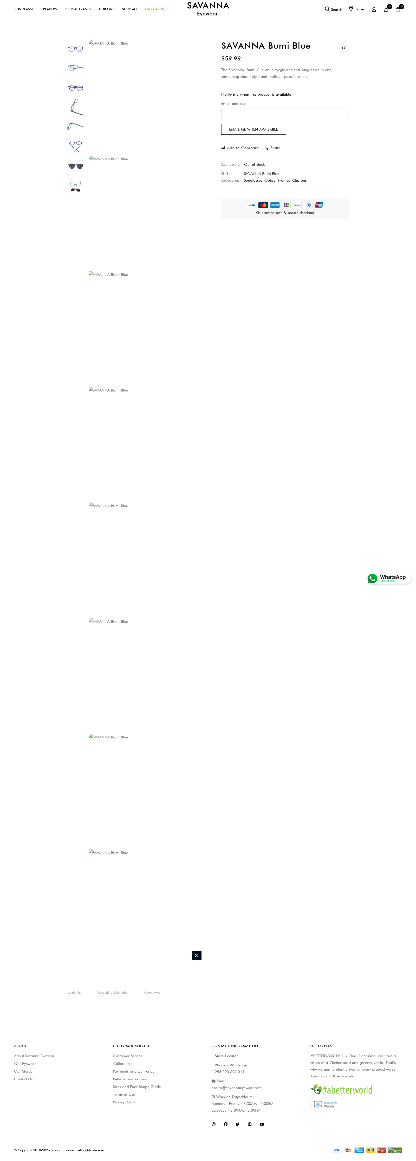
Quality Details (112, 992)
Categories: (231, 180)
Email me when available (253, 129)
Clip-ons (299, 180)
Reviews (152, 992)
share (275, 147)
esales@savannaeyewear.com (237, 1087)
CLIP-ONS (106, 9)
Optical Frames (78, 9)
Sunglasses (24, 9)
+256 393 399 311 (228, 1071)
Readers (50, 9)
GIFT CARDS (154, 9)
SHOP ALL (129, 9)
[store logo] (208, 9)
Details (74, 992)
